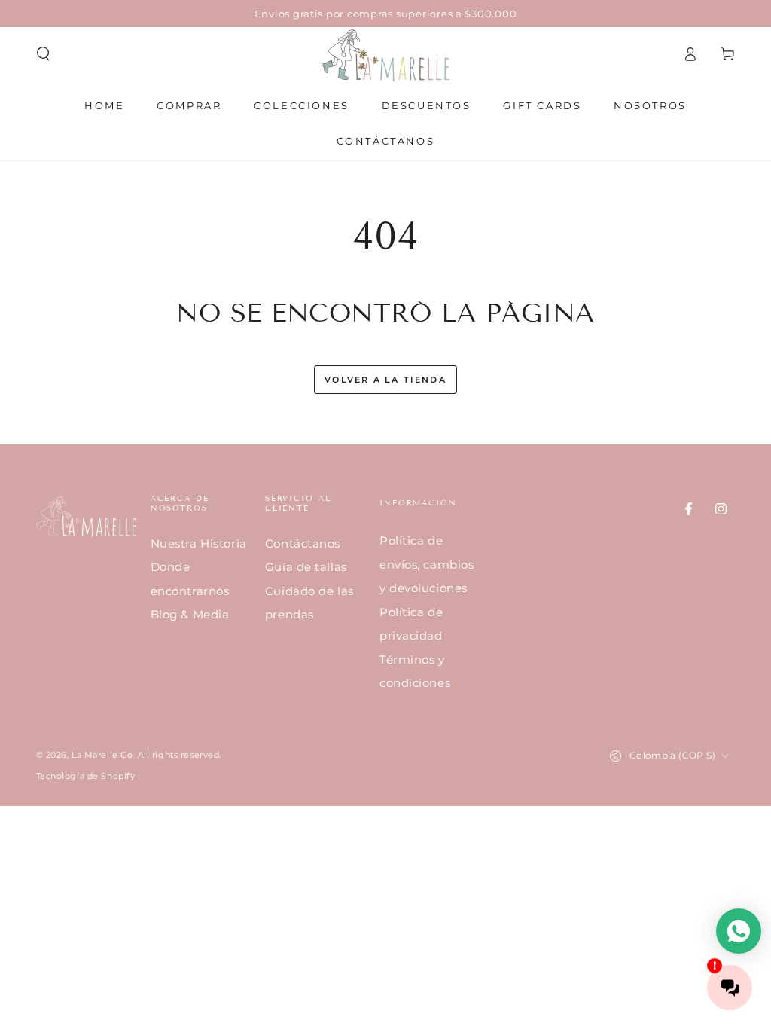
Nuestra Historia (199, 543)
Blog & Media (190, 614)
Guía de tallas (306, 567)
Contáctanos (302, 543)
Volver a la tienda (385, 379)
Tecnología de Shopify (86, 776)
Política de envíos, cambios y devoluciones (426, 564)
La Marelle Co (102, 755)
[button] (43, 54)
